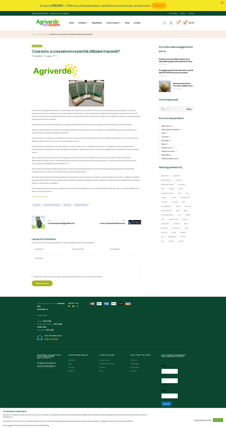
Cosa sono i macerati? (52, 205)
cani (187, 193)
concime (164, 202)
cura (183, 202)
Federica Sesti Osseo (40, 196)
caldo (181, 189)
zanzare (171, 241)
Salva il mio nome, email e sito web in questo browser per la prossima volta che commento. (68, 277)
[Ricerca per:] (176, 109)
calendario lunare (167, 193)
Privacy (182, 13)
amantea (37, 205)
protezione (176, 228)
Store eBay (173, 13)
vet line (183, 237)
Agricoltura (42, 34)
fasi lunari (188, 206)
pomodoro (165, 224)
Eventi (163, 144)
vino (162, 241)
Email (164, 390)
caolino (163, 197)
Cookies (191, 13)
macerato (67, 205)
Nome (163, 375)
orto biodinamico (81, 205)
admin (49, 56)
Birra (162, 189)
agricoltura (165, 176)
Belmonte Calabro (167, 184)
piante (185, 219)
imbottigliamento (167, 215)
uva (162, 237)
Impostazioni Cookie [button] (202, 420)
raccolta (164, 232)
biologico (182, 184)
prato (186, 224)
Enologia (164, 140)
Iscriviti (166, 404)
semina (182, 232)
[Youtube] (73, 306)
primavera (164, 228)
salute (174, 232)
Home (34, 34)
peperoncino (173, 219)
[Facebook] (69, 306)
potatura (177, 224)
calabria (171, 189)
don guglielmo (166, 206)
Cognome (165, 385)
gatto (186, 210)
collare (173, 197)
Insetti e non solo (168, 151)
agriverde (176, 176)
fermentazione (166, 210)
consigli (175, 202)
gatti (177, 210)
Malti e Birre (165, 155)
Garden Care (166, 148)
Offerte (188, 215)
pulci (186, 228)
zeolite (181, 241)
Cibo (163, 133)
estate (178, 206)
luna (179, 215)
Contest (164, 137)
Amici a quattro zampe (170, 129)
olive (162, 219)
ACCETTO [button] (218, 420)
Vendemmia (172, 237)
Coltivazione (184, 197)
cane (179, 193)
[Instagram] (78, 306)
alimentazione (166, 180)
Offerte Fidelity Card (169, 158)
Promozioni (159, 5)
